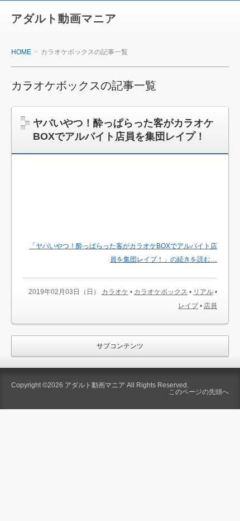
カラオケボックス (161, 292)
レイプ (188, 306)
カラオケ (115, 292)
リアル (203, 292)
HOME (21, 52)
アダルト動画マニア (64, 18)
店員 (210, 306)
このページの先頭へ (199, 392)
